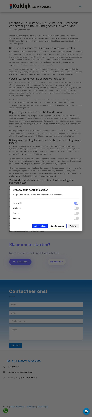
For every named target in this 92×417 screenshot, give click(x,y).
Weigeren (73, 226)
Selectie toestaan (57, 226)
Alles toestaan (40, 226)
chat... (86, 411)
